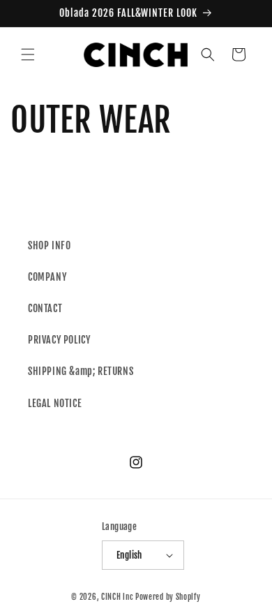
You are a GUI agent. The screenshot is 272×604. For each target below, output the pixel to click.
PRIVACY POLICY (59, 340)
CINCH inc (117, 597)
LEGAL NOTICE (55, 403)
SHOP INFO (49, 245)
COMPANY (47, 277)
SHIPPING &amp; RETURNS (80, 371)
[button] (28, 54)
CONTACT (45, 308)
